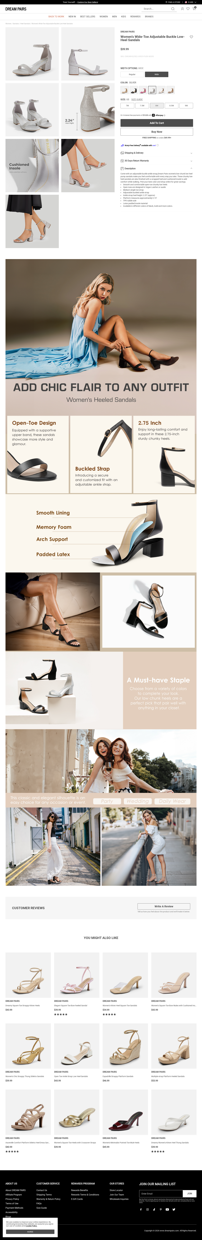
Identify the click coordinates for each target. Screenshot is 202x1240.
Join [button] (189, 1193)
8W (156, 106)
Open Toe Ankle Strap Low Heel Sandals (71, 1076)
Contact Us (41, 1190)
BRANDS (149, 16)
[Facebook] (140, 1209)
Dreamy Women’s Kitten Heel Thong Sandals (170, 1143)
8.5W (171, 106)
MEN (114, 16)
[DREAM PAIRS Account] (182, 9)
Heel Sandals (25, 24)
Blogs (8, 1217)
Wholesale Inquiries (119, 1199)
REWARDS (135, 16)
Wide (157, 74)
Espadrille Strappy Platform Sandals (118, 1076)
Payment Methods (14, 1208)
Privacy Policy (12, 1199)
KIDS (123, 16)
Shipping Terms (44, 1195)
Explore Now (92, 2)
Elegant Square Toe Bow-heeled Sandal (70, 1005)
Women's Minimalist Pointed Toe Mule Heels (121, 1143)
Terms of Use (11, 1203)
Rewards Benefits (79, 1190)
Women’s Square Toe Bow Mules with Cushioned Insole (174, 1005)
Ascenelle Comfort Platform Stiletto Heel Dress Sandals (28, 1143)
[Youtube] (167, 1209)
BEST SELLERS (87, 16)
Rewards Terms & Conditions (85, 1195)
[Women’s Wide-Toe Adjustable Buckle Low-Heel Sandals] (125, 90)
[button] (191, 2)
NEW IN (72, 16)
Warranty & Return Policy (48, 1199)
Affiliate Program (13, 1195)
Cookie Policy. (31, 1226)
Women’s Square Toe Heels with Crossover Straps (75, 1143)
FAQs (38, 1203)
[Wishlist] (188, 9)
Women (8, 24)
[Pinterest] (160, 1209)
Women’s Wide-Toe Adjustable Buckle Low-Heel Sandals (52, 24)
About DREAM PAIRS (15, 1190)
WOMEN (104, 16)
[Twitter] (173, 1209)
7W (127, 106)
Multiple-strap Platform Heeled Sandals (168, 1076)
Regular (132, 74)
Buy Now (156, 131)
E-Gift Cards (77, 1199)
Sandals (16, 24)
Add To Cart (157, 123)
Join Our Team (117, 1195)
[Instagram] (147, 1209)
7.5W (142, 106)
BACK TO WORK (56, 16)
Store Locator (116, 1190)
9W (186, 106)
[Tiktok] (154, 1209)
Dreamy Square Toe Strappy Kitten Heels (22, 1005)
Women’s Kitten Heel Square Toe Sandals (120, 1005)
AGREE (30, 1232)
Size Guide (137, 99)
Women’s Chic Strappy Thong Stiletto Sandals (24, 1076)
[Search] (173, 8)
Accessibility (11, 1212)
